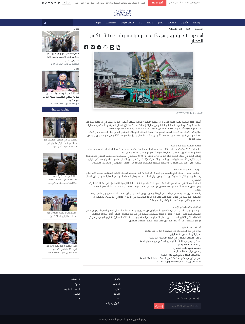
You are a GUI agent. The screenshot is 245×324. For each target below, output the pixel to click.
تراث (140, 22)
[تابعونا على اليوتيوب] (49, 3)
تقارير (160, 22)
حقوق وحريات (127, 22)
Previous (64, 3)
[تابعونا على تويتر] (55, 3)
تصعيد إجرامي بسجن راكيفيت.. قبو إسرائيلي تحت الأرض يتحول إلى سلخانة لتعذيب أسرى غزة (60, 143)
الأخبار (186, 22)
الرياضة (150, 22)
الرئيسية (197, 22)
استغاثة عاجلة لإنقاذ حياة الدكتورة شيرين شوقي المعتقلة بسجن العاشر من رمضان (61, 96)
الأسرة (76, 294)
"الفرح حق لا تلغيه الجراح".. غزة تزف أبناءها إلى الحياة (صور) (62, 214)
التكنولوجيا (111, 22)
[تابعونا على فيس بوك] (59, 3)
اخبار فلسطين (175, 29)
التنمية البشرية (72, 289)
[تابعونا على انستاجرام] (46, 3)
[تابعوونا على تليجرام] (52, 3)
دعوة (77, 284)
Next (69, 3)
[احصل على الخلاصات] (43, 3)
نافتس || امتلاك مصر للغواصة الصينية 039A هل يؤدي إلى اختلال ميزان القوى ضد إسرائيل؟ (110, 2)
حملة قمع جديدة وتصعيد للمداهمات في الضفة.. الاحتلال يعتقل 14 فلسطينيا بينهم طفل (62, 180)
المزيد (99, 22)
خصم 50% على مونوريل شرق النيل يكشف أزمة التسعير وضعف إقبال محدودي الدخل (62, 57)
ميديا (77, 299)
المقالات (172, 22)
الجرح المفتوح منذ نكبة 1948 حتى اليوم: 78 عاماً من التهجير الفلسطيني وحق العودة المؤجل (61, 249)
